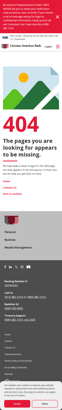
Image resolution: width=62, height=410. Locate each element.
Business (10, 240)
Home (6, 181)
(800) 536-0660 (14, 308)
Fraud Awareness (13, 354)
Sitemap (8, 374)
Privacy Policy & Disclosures (18, 360)
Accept (17, 403)
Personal (10, 232)
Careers (8, 341)
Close (45, 403)
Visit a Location (12, 194)
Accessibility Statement (16, 367)
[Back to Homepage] (11, 223)
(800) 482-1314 (36, 297)
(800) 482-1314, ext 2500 (20, 320)
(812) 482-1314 (14, 297)
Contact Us (9, 187)
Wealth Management (18, 247)
